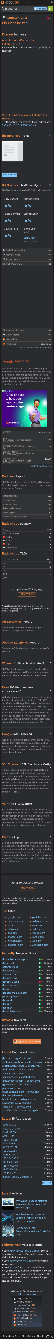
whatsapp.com (40, 944)
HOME (26, 2)
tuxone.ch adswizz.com (16, 1106)
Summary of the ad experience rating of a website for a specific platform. (23, 629)
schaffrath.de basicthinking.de (20, 1110)
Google (27, 734)
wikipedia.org (15, 940)
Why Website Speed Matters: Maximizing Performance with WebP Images (31, 1204)
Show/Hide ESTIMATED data (23, 1250)
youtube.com (39, 917)
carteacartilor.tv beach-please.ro (22, 1062)
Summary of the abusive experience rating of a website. (26, 650)
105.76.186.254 (10, 1139)
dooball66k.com (11, 981)
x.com (11, 925)
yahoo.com (38, 937)
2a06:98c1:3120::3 (12, 125)
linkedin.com (38, 933)
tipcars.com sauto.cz (15, 1073)
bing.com (12, 933)
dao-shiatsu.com (11, 1011)
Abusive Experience (27, 642)
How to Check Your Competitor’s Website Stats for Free (33, 1231)
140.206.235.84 (11, 1158)
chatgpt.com (15, 937)
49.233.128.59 (9, 1169)
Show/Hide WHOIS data (21, 1260)
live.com (36, 940)
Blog (24, 1336)
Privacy (31, 1336)
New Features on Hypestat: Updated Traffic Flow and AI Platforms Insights (31, 1218)
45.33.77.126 (8, 1154)
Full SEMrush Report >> (41, 466)
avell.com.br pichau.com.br (18, 1069)
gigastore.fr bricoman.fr (16, 1084)
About (40, 1336)
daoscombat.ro (10, 970)
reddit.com (38, 929)
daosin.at (7, 1004)
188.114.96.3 (29, 125)
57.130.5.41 (8, 1136)
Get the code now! (27, 1294)
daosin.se (7, 1007)
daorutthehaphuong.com (15, 959)
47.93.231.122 (9, 1125)
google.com (14, 917)
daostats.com (10, 985)
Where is (27, 663)
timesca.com (9, 974)
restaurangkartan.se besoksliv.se (21, 1065)
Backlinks (13, 476)
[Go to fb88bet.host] (27, 23)
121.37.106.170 (10, 1165)
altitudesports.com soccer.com (21, 1080)
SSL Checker (27, 764)
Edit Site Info (10, 174)
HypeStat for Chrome (29, 1041)
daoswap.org (9, 978)
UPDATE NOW (27, 594)
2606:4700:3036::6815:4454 (18, 1176)
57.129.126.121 (9, 1147)
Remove (12, 1267)
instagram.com (40, 921)
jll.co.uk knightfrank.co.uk (17, 1058)
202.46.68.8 (8, 1143)
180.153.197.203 (10, 1162)
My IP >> (46, 1183)
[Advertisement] (27, 83)
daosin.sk (7, 1000)
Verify (27, 803)
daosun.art (8, 963)
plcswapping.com (11, 996)
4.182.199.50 (9, 1132)
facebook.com (16, 921)
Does (27, 689)
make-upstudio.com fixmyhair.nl (20, 1091)
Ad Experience (27, 621)
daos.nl (6, 989)
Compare (41, 8)
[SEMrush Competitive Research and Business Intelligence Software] (16, 361)
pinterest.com (15, 944)
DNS (27, 837)
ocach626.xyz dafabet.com (18, 1077)
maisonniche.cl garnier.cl (17, 1103)
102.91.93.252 (9, 1151)
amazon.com (39, 925)
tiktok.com (13, 929)
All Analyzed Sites (11, 1336)
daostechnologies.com (14, 992)
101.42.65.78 (9, 1173)
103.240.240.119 (11, 1128)
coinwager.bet (10, 967)
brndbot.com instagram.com (19, 1099)
